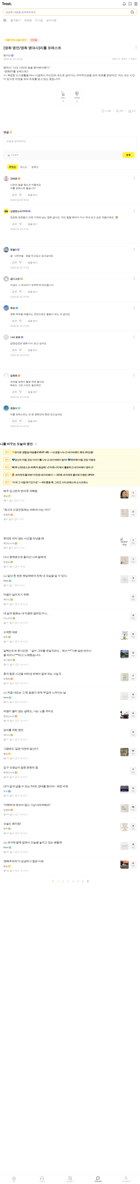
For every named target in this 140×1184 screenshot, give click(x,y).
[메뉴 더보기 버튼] (5, 20)
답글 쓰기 (32, 194)
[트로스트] (7, 4)
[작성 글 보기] (136, 4)
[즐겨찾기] (36, 444)
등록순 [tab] (35, 166)
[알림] (124, 4)
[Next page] (88, 881)
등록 (128, 154)
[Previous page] (53, 881)
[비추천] (21, 194)
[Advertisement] (70, 30)
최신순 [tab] (23, 166)
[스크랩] (130, 4)
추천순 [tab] (12, 166)
